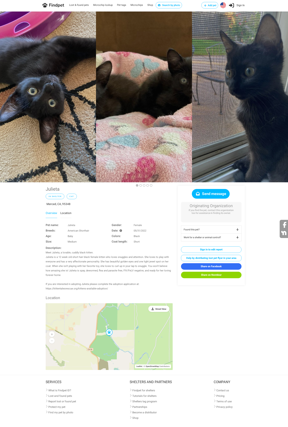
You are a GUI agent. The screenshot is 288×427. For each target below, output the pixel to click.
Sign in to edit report (211, 249)
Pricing (220, 395)
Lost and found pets (60, 395)
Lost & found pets (79, 5)
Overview (51, 213)
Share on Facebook (211, 266)
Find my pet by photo (60, 412)
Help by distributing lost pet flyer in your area (211, 258)
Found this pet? (192, 229)
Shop (150, 5)
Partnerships (139, 406)
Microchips (136, 5)
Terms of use (224, 401)
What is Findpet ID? (59, 390)
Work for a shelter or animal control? (202, 237)
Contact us (222, 390)
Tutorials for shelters (144, 395)
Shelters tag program (144, 401)
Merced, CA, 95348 (58, 204)
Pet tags (121, 5)
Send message (213, 194)
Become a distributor (144, 412)
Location (65, 213)
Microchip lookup (103, 5)
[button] (107, 329)
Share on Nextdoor (211, 274)
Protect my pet (56, 406)
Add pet (211, 5)
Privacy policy (224, 406)
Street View (160, 309)
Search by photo (171, 5)
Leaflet (139, 366)
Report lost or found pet (62, 401)
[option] (48, 97)
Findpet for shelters (143, 390)
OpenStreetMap (152, 366)
